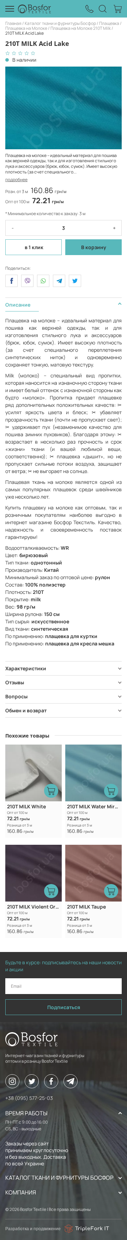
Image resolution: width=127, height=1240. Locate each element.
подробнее (16, 180)
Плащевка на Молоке (26, 28)
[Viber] (27, 281)
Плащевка (109, 23)
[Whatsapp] (43, 281)
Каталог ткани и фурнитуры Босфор (60, 23)
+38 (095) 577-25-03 (29, 1098)
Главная (13, 23)
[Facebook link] (51, 1081)
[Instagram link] (12, 1081)
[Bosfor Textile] (34, 9)
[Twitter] (75, 281)
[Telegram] (59, 281)
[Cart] (118, 9)
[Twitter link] (32, 1081)
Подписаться (63, 1007)
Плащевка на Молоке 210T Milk (80, 28)
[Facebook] (11, 281)
